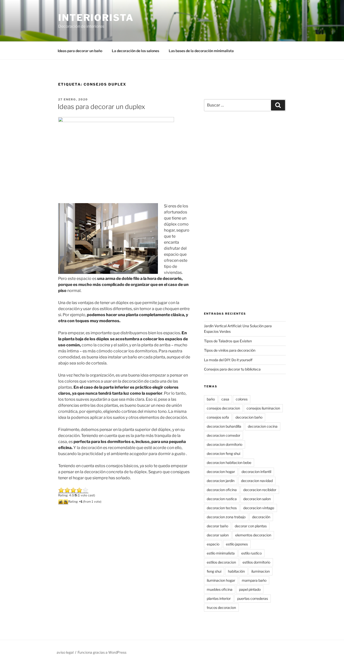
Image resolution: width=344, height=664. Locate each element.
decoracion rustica (222, 499)
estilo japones (237, 544)
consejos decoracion (223, 408)
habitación (236, 571)
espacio (213, 544)
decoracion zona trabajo (226, 517)
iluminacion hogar (221, 580)
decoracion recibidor (259, 490)
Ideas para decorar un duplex (101, 106)
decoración (261, 517)
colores (242, 399)
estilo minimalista (221, 553)
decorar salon (218, 535)
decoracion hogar (221, 471)
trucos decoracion (221, 607)
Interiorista (96, 17)
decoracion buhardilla (224, 426)
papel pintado (250, 589)
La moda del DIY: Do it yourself (228, 360)
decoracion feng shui (223, 453)
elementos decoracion (253, 535)
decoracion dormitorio (224, 444)
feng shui (214, 571)
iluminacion (260, 571)
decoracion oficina (222, 490)
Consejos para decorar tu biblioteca (232, 369)
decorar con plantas (251, 526)
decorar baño (217, 526)
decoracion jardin (220, 480)
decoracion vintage (258, 508)
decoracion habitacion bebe (229, 462)
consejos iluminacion (263, 408)
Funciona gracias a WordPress (102, 652)
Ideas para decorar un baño (80, 51)
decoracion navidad (257, 480)
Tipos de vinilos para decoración (229, 350)
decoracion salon (257, 499)
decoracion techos (222, 508)
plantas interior (219, 598)
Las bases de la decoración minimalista (201, 51)
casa (225, 399)
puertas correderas (252, 598)
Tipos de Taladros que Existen (228, 341)
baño (211, 399)
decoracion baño (248, 417)
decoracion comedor (223, 435)
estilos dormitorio (256, 562)
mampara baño (254, 580)
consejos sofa (218, 417)
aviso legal (65, 652)
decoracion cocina (263, 426)
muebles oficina (219, 589)
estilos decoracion (221, 562)
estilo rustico (251, 553)
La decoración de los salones (135, 51)
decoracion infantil (256, 471)
